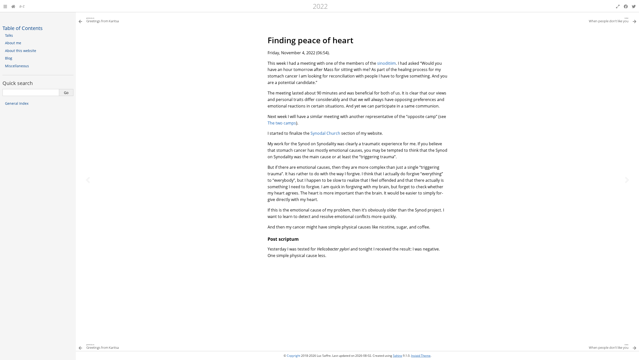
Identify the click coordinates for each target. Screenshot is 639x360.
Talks (9, 35)
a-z (21, 6)
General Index (16, 103)
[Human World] (13, 6)
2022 (320, 6)
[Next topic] (627, 180)
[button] (5, 6)
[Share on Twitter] (634, 6)
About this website (20, 50)
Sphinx (397, 356)
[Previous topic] (88, 180)
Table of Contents (22, 28)
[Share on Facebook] (626, 6)
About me (13, 42)
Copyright (293, 356)
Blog (8, 58)
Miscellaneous (17, 66)
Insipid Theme (421, 356)
